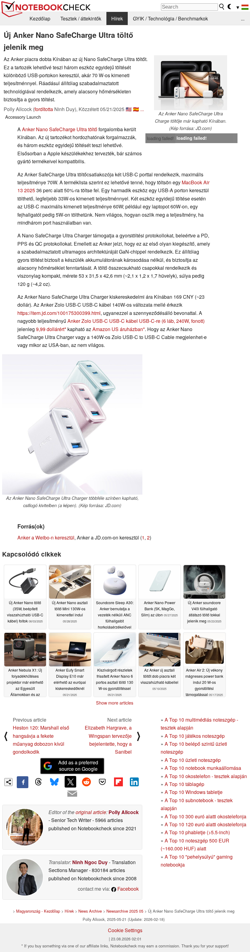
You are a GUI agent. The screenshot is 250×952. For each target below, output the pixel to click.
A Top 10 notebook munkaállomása (203, 767)
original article (91, 812)
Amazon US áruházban (117, 329)
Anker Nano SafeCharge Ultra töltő (59, 129)
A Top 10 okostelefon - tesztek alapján (206, 776)
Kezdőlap (40, 18)
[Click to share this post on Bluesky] (54, 782)
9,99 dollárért (50, 329)
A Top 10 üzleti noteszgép (193, 759)
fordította (43, 109)
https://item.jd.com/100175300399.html (59, 312)
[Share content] (8, 782)
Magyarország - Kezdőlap (38, 911)
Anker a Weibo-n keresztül (45, 537)
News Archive (90, 911)
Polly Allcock (124, 812)
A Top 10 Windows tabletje (194, 791)
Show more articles (114, 703)
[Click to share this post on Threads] (38, 782)
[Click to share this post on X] (70, 782)
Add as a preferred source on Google (78, 765)
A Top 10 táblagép (184, 784)
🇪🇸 (136, 109)
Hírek (117, 18)
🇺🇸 (129, 109)
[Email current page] (72, 794)
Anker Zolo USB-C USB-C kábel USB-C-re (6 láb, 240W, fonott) (136, 320)
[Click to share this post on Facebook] (22, 782)
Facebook (127, 888)
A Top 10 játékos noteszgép (195, 735)
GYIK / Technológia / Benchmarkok (170, 18)
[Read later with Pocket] (102, 782)
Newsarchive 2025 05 (124, 911)
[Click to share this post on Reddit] (86, 782)
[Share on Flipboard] (118, 782)
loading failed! (160, 138)
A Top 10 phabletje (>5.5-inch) (197, 832)
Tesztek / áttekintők (80, 18)
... (243, 18)
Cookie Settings (125, 930)
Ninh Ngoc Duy (90, 862)
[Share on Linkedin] (134, 782)
